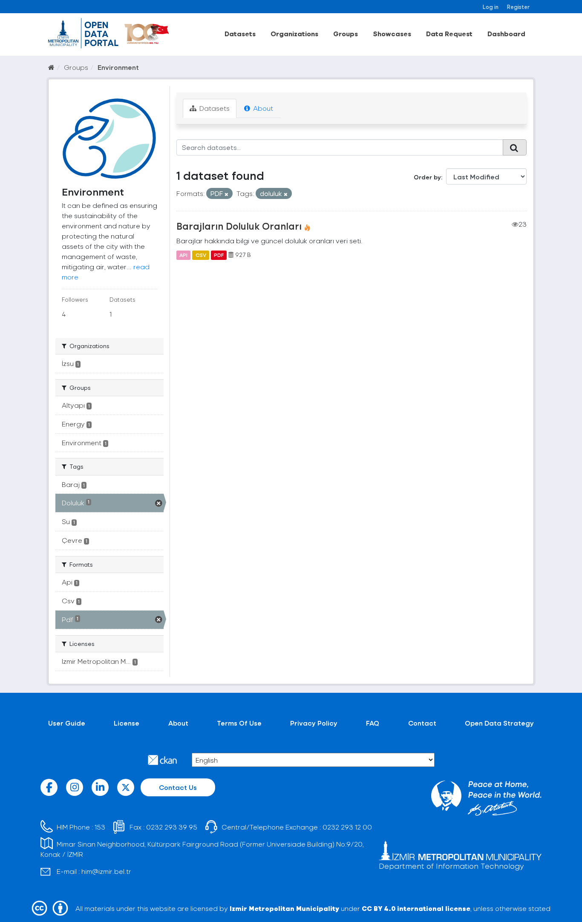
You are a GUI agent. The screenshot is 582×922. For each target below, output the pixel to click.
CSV (201, 254)
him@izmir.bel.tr (106, 871)
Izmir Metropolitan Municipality (284, 908)
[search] (515, 147)
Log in (490, 6)
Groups (345, 33)
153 (100, 826)
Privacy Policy (313, 722)
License (126, 722)
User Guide (66, 722)
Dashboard (506, 33)
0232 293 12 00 (347, 826)
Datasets (240, 33)
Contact (422, 722)
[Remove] (226, 194)
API (183, 254)
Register (518, 6)
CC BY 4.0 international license (416, 908)
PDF (219, 254)
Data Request (449, 33)
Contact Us (178, 787)
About (262, 108)
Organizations (294, 33)
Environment (118, 67)
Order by (427, 177)
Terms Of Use (239, 722)
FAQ (372, 722)
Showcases (392, 33)
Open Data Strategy (499, 722)
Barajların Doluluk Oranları (239, 225)
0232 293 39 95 (171, 826)
